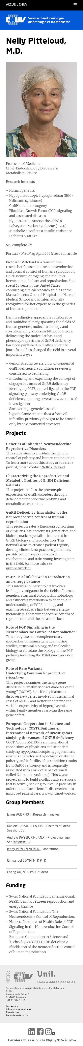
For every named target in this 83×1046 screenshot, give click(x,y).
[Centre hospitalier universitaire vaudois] (23, 977)
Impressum (12, 1006)
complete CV (22, 245)
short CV (18, 830)
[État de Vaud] (8, 977)
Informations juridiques (18, 1009)
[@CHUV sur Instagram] (48, 1032)
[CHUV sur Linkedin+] (31, 1032)
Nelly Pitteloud (53, 467)
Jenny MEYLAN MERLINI (23, 849)
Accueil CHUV (16, 4)
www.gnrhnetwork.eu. (59, 793)
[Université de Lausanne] (56, 974)
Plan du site (12, 1012)
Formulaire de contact (18, 1015)
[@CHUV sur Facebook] (40, 1032)
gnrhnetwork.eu (18, 568)
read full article (65, 253)
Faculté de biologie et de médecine (56, 982)
